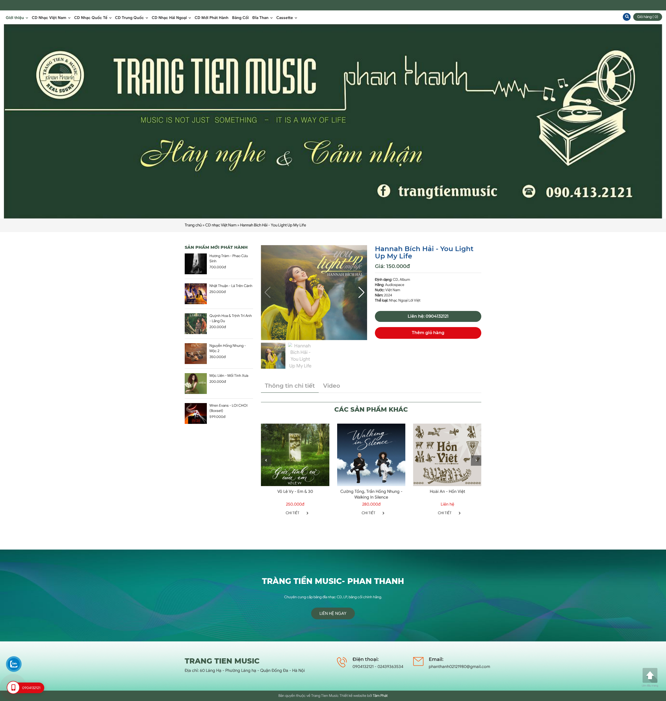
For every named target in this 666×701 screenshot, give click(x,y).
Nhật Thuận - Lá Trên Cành (230, 286)
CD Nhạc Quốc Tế (91, 17)
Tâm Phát (380, 695)
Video (331, 385)
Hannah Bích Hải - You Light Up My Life (273, 225)
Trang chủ (193, 225)
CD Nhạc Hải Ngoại (170, 17)
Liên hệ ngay (333, 613)
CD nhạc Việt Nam (220, 225)
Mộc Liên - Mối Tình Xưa (228, 375)
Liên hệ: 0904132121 (428, 316)
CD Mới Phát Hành (211, 17)
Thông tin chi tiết (290, 385)
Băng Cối (240, 17)
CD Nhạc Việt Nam (49, 17)
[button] (360, 292)
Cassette (285, 17)
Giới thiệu (15, 17)
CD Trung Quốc (130, 17)
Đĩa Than (261, 17)
